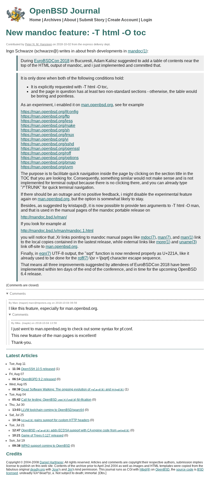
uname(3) (188, 242)
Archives (52, 20)
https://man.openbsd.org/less (47, 121)
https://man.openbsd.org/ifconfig (49, 112)
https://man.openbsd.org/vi (44, 139)
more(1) (163, 242)
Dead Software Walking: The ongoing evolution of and (72, 389)
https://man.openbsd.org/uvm (47, 167)
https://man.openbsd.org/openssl (50, 148)
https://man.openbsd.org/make (48, 125)
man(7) (164, 237)
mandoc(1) (137, 51)
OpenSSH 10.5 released (38, 369)
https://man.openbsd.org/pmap (48, 162)
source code (184, 469)
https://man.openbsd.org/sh (45, 130)
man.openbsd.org (97, 105)
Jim (70, 469)
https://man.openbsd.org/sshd (47, 144)
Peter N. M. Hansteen (38, 44)
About (70, 20)
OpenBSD (162, 469)
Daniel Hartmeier (51, 462)
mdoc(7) (148, 237)
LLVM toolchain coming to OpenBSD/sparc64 (52, 410)
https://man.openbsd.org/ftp (45, 116)
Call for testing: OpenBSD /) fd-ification (56, 399)
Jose (55, 469)
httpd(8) (145, 469)
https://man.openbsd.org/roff (46, 153)
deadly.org (37, 469)
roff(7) (83, 258)
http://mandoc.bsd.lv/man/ (44, 217)
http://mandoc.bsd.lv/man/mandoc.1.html (57, 230)
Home (35, 20)
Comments (18, 294)
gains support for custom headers (55, 420)
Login (146, 20)
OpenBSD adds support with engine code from (75, 430)
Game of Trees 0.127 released (42, 435)
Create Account (123, 20)
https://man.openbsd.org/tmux (47, 135)
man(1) (187, 237)
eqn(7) (45, 253)
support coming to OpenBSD (45, 445)
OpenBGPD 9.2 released (38, 379)
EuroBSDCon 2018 (51, 61)
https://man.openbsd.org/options (50, 158)
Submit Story (91, 20)
